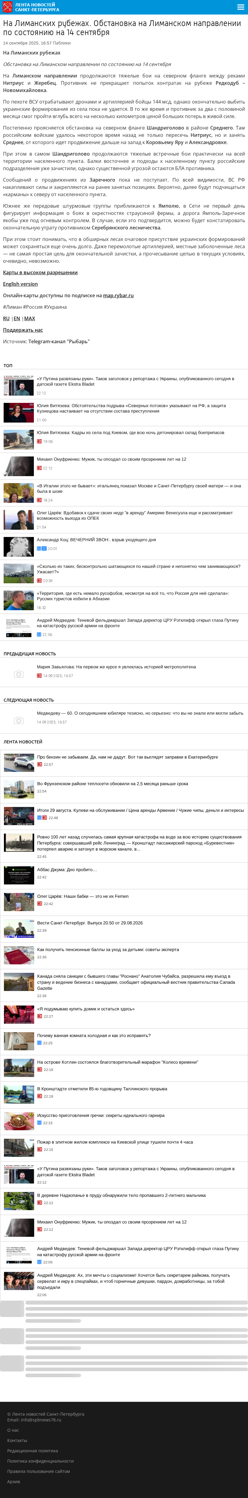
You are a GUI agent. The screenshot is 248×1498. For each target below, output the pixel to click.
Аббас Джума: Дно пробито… (67, 869)
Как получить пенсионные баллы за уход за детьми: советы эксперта (108, 949)
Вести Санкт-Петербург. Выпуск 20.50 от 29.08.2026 (90, 922)
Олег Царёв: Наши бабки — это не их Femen (83, 896)
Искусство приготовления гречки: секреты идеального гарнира (101, 1115)
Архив (13, 1481)
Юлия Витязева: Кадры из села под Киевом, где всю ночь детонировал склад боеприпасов (130, 432)
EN (17, 318)
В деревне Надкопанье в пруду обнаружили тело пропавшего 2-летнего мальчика (121, 1195)
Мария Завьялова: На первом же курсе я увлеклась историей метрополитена (116, 666)
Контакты (17, 1440)
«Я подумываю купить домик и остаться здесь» (86, 1008)
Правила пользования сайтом (38, 1471)
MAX (29, 318)
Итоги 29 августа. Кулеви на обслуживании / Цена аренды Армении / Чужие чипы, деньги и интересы (140, 810)
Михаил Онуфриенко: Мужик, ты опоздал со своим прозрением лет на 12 (111, 459)
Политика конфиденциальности (40, 1461)
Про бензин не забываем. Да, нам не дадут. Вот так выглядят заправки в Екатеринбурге (127, 757)
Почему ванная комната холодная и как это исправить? (94, 1035)
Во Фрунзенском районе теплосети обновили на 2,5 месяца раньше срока (112, 783)
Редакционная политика (32, 1451)
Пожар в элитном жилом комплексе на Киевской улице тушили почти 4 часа (115, 1142)
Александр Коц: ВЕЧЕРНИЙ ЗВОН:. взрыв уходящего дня (96, 539)
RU (6, 318)
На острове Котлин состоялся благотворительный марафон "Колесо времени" (117, 1062)
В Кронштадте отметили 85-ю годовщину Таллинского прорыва (102, 1088)
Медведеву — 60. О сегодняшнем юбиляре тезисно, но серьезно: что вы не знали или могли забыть (140, 713)
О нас (13, 1430)
